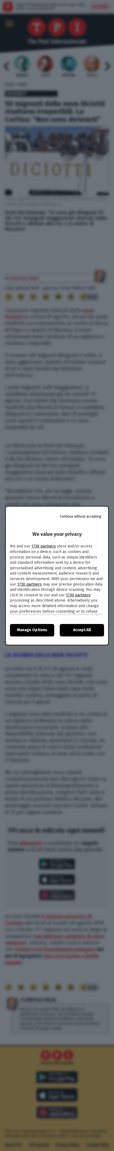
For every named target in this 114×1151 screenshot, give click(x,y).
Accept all (82, 630)
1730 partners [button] (43, 546)
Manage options (32, 630)
